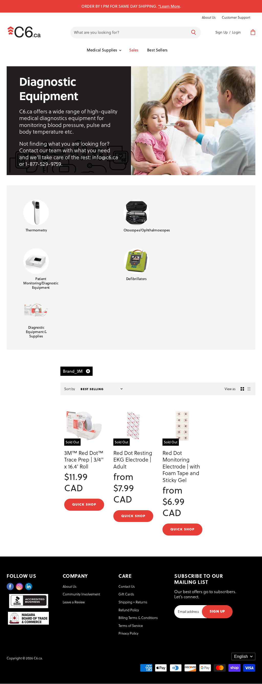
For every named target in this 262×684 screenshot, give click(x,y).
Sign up (217, 611)
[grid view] (242, 388)
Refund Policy (128, 609)
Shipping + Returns (132, 602)
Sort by (69, 389)
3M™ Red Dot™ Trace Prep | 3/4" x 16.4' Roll (84, 459)
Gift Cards (126, 594)
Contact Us (126, 586)
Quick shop (84, 504)
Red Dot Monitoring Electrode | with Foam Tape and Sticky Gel (181, 466)
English (241, 656)
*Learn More (169, 6)
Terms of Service (130, 625)
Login (236, 32)
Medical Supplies (102, 50)
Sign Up (221, 32)
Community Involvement (81, 594)
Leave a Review (74, 602)
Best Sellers (157, 50)
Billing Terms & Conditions (138, 617)
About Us (209, 17)
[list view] (249, 388)
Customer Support (236, 17)
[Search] (193, 32)
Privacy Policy (128, 633)
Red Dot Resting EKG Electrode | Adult (132, 459)
